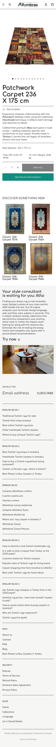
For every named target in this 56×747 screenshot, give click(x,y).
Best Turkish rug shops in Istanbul (20, 452)
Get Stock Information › (28, 177)
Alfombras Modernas (13, 515)
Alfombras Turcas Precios (15, 529)
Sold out (37, 167)
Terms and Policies (28, 739)
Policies (6, 671)
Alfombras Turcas (11, 524)
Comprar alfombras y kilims (17, 491)
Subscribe (45, 393)
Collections (8, 712)
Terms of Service (11, 676)
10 (37, 79)
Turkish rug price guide (14, 618)
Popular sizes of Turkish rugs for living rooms (26, 563)
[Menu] (3, 4)
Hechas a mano (10, 500)
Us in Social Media (12, 721)
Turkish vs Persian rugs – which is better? (24, 469)
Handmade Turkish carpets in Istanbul (23, 457)
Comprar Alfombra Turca (15, 510)
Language (7, 717)
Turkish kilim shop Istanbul (16, 421)
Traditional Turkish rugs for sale (19, 416)
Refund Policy (9, 680)
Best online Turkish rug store (17, 425)
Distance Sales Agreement (16, 685)
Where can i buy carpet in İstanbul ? (21, 519)
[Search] (10, 4)
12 (43, 79)
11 (40, 79)
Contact (6, 639)
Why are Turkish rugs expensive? (19, 613)
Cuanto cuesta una (12, 496)
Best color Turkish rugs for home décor (23, 572)
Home (5, 707)
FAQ (4, 644)
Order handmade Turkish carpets (20, 430)
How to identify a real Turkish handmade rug (26, 546)
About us (7, 635)
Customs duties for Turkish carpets (21, 558)
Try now (9, 339)
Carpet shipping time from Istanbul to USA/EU (27, 568)
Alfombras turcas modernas (17, 505)
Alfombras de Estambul (22, 733)
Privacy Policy (9, 690)
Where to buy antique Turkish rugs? (21, 435)
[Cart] (52, 4)
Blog (4, 649)
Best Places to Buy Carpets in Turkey (22, 474)
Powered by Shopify (43, 733)
